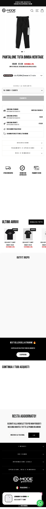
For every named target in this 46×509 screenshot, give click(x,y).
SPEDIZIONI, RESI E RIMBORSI (22, 470)
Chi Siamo (22, 454)
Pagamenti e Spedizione (23, 148)
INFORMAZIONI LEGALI (22, 462)
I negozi (22, 446)
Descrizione (23, 143)
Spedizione (22, 67)
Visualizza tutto (36, 222)
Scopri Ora (23, 355)
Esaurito (23, 98)
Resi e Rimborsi (23, 153)
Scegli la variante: (22, 86)
